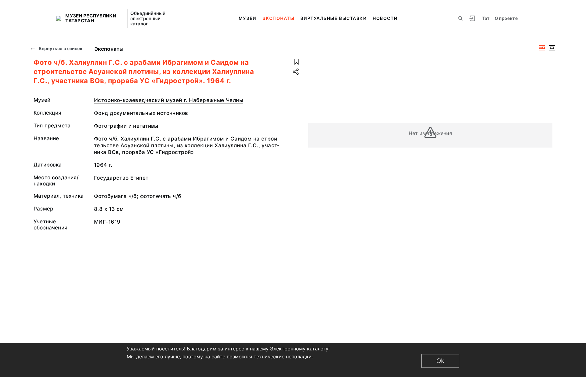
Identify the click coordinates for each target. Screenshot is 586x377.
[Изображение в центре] (552, 47)
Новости (385, 18)
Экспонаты (278, 18)
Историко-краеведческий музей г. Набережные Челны (168, 100)
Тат (486, 18)
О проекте (506, 18)
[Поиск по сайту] (461, 18)
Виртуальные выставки (333, 18)
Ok (440, 360)
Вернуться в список (60, 48)
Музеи (247, 18)
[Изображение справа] (542, 47)
